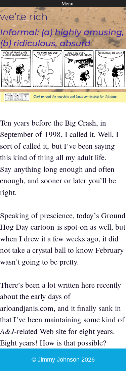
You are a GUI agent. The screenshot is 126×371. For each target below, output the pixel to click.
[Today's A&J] (63, 99)
